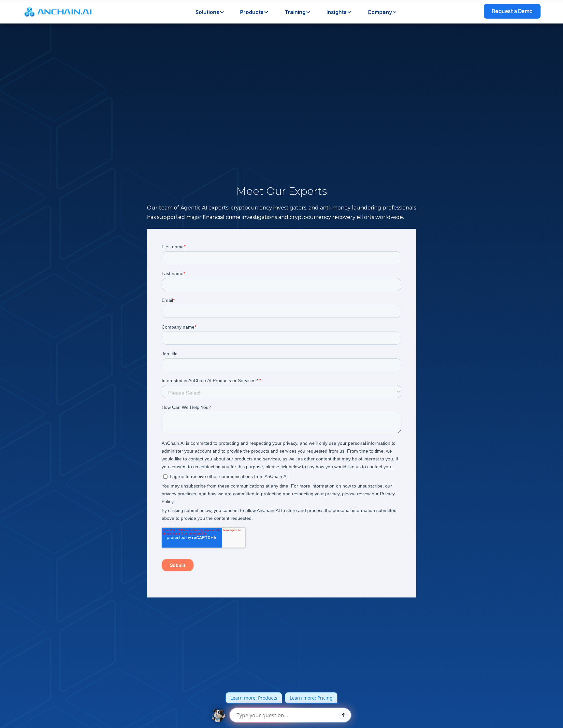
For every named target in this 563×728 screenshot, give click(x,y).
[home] (59, 12)
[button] (207, 12)
